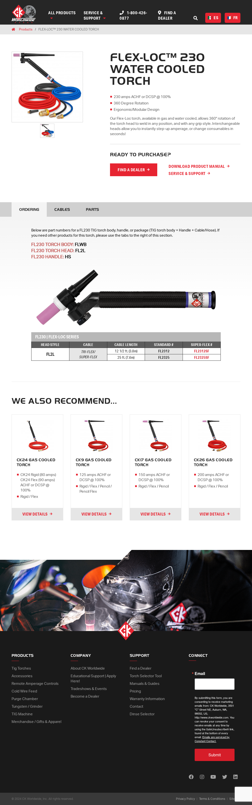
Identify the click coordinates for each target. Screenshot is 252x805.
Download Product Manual (197, 166)
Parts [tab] (92, 209)
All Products (62, 12)
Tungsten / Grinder (27, 706)
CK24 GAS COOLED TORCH (36, 462)
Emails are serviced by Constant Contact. (212, 739)
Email (200, 674)
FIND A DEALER (131, 169)
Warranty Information (147, 699)
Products (25, 29)
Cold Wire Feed (24, 691)
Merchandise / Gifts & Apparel (36, 722)
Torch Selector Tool (146, 676)
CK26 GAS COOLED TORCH (213, 462)
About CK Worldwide (88, 668)
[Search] (195, 18)
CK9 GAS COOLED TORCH (93, 462)
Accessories (22, 676)
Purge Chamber (25, 699)
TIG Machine (22, 714)
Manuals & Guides (144, 684)
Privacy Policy (185, 798)
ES (216, 17)
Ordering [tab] (29, 209)
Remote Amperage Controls (35, 684)
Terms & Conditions (212, 798)
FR (235, 17)
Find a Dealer (140, 668)
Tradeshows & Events (89, 689)
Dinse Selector (142, 714)
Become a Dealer (85, 696)
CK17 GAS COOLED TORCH (153, 462)
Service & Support (93, 15)
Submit (214, 755)
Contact (136, 706)
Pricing (135, 691)
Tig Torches (21, 668)
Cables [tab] (62, 209)
